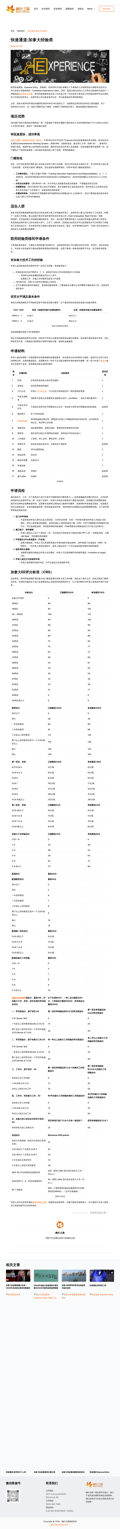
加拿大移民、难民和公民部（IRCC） (27, 140)
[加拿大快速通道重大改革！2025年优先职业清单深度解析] (18, 1276)
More (90, 8)
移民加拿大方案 (26, 94)
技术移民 (46, 8)
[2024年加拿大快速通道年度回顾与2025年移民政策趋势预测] (46, 1276)
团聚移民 (70, 8)
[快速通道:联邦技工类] (102, 1276)
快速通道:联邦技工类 (98, 1285)
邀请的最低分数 (40, 1202)
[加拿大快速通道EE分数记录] (46, 1380)
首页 (36, 8)
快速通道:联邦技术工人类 (16, 1472)
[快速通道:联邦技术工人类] (18, 1380)
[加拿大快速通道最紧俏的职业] (74, 1380)
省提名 (80, 8)
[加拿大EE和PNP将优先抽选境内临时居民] (74, 1276)
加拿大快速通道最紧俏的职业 (73, 1472)
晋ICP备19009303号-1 (60, 1525)
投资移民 (58, 8)
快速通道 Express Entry (99, 1472)
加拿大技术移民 (19, 998)
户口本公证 (42, 391)
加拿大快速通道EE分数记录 (44, 1472)
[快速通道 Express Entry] (102, 1380)
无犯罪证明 (22, 421)
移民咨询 (106, 9)
